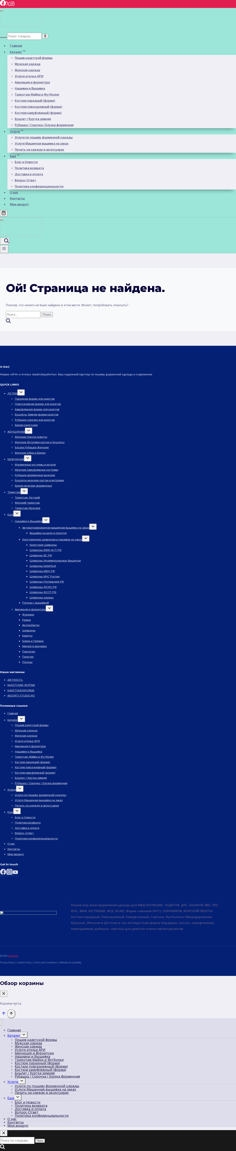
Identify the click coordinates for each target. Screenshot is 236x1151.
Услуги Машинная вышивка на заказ (41, 143)
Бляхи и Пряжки (33, 641)
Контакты (17, 198)
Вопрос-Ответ (25, 180)
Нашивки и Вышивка (30, 88)
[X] (8, 5)
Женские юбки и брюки (30, 452)
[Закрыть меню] (1, 1022)
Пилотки (28, 656)
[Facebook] (3, 5)
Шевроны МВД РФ (42, 571)
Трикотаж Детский (27, 497)
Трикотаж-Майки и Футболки (37, 94)
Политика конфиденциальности (39, 186)
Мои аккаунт (19, 204)
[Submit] (3, 37)
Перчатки (28, 651)
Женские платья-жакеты (31, 437)
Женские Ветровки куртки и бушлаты (40, 442)
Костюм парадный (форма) (35, 101)
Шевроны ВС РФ (41, 555)
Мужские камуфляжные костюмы (36, 469)
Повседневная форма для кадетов (38, 404)
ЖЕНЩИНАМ (16, 431)
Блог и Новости (26, 162)
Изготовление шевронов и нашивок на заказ (52, 539)
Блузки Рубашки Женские (32, 447)
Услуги (11, 789)
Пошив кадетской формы (34, 58)
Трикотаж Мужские (27, 508)
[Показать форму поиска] (4, 241)
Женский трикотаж (27, 502)
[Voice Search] (45, 36)
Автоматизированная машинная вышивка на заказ (55, 527)
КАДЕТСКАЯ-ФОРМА (21, 685)
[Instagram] (12, 5)
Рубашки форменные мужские (35, 475)
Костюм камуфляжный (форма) (38, 113)
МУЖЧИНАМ (15, 459)
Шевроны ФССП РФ (43, 592)
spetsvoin (13, 955)
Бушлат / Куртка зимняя (33, 119)
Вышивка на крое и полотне (48, 533)
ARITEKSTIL (15, 680)
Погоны (27, 662)
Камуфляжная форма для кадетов (37, 409)
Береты (27, 635)
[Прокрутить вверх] (3, 1014)
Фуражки (28, 614)
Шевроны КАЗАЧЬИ (43, 566)
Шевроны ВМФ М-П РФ (46, 550)
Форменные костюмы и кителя (35, 464)
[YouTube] (15, 873)
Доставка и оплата (29, 174)
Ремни (26, 620)
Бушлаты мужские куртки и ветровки (39, 480)
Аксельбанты (30, 625)
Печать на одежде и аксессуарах (39, 150)
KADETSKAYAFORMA (20, 690)
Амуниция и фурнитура (32, 82)
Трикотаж (13, 492)
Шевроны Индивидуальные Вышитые (55, 560)
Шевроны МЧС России (45, 576)
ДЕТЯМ (12, 393)
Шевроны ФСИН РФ (43, 587)
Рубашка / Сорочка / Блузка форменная (44, 125)
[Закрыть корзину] (3, 994)
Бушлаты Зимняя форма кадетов (36, 414)
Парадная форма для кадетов (35, 398)
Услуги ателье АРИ (29, 76)
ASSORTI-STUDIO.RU (21, 695)
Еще (10, 514)
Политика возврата (29, 168)
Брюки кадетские (26, 425)
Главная (16, 46)
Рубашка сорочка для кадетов (35, 420)
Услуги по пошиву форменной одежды (44, 137)
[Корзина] (3, 213)
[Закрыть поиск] (3, 1133)
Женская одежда (27, 70)
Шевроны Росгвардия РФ (47, 581)
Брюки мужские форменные (33, 485)
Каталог (12, 720)
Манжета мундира (34, 646)
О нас (14, 192)
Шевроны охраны (41, 597)
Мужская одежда (27, 64)
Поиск (40, 1140)
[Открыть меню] (4, 249)
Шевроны (28, 630)
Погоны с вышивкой (35, 602)
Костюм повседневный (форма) (38, 107)
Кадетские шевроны (43, 545)
